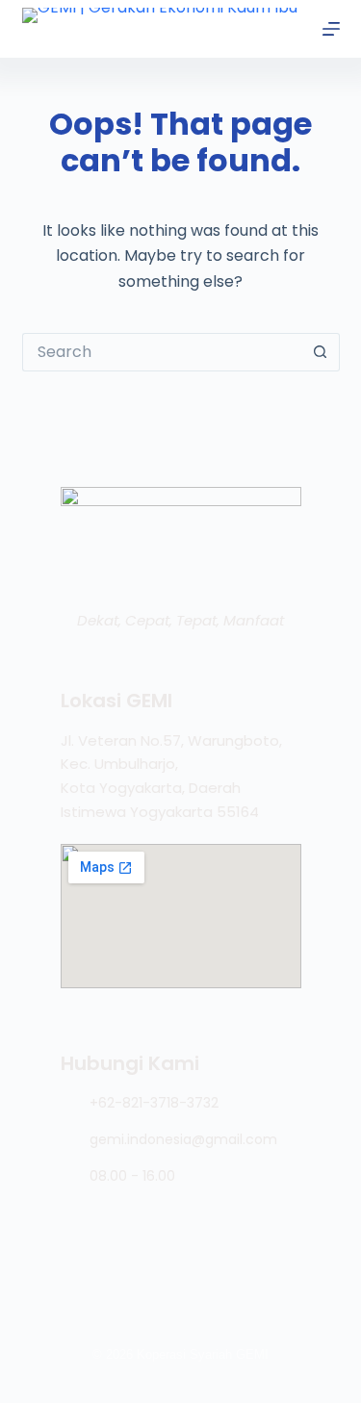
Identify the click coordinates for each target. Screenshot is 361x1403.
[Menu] (331, 29)
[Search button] (320, 352)
